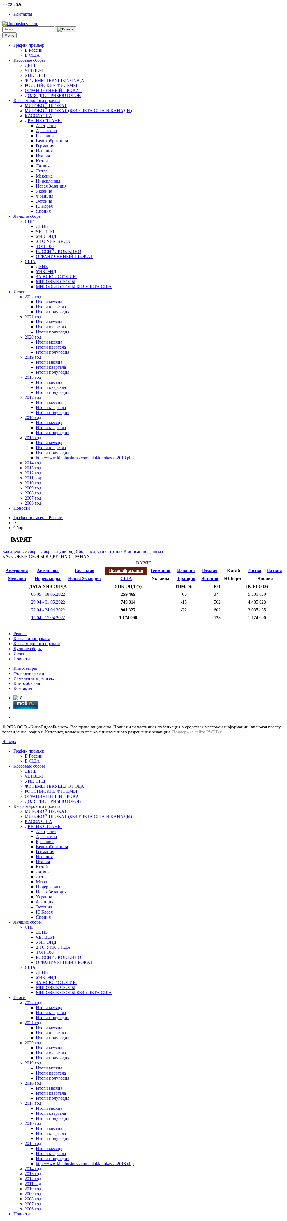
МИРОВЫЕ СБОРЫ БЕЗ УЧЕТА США (74, 286)
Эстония (44, 201)
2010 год (33, 483)
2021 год (33, 316)
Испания (44, 150)
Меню (9, 35)
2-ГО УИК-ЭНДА (53, 241)
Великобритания (52, 140)
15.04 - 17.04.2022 (48, 617)
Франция (44, 196)
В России (34, 50)
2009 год (33, 488)
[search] (65, 29)
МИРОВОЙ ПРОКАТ (46, 105)
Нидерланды (48, 181)
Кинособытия (26, 683)
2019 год (33, 357)
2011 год (33, 477)
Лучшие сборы (27, 216)
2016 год (33, 417)
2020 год (33, 337)
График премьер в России (38, 517)
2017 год (33, 397)
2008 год (33, 493)
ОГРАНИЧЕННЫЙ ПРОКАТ (53, 90)
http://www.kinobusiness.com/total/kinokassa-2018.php (85, 457)
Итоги (19, 291)
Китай (42, 160)
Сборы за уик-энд (58, 551)
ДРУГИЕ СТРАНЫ (43, 120)
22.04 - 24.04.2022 (48, 609)
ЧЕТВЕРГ (34, 70)
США (30, 261)
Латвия (43, 166)
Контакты (22, 14)
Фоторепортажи (28, 673)
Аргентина (46, 130)
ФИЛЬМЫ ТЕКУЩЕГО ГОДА (54, 80)
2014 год (33, 462)
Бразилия (45, 135)
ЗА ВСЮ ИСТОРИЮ (56, 276)
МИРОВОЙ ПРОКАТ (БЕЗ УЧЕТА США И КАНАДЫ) (78, 110)
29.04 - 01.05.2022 (48, 602)
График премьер (28, 45)
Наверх (9, 741)
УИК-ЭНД (35, 75)
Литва (42, 171)
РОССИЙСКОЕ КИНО (58, 251)
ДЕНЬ (30, 65)
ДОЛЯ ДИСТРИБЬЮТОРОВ (53, 95)
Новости (21, 508)
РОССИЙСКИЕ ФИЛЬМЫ (51, 85)
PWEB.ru (215, 732)
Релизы (20, 633)
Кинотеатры (25, 668)
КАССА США (38, 115)
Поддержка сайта (188, 732)
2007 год (33, 498)
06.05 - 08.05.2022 (48, 594)
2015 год (33, 437)
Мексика (44, 176)
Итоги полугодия (52, 311)
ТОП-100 (45, 246)
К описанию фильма (143, 551)
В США (32, 55)
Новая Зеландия (51, 186)
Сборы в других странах (99, 551)
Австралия (46, 125)
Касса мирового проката (36, 100)
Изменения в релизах (33, 678)
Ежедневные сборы (21, 551)
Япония (43, 211)
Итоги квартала (51, 306)
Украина (44, 191)
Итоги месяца (49, 301)
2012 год (33, 472)
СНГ (29, 221)
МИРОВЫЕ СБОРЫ (55, 281)
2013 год (33, 467)
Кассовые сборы (29, 60)
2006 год (33, 503)
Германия (45, 145)
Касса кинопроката (31, 638)
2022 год (33, 296)
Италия (43, 155)
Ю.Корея (44, 206)
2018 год (33, 377)
